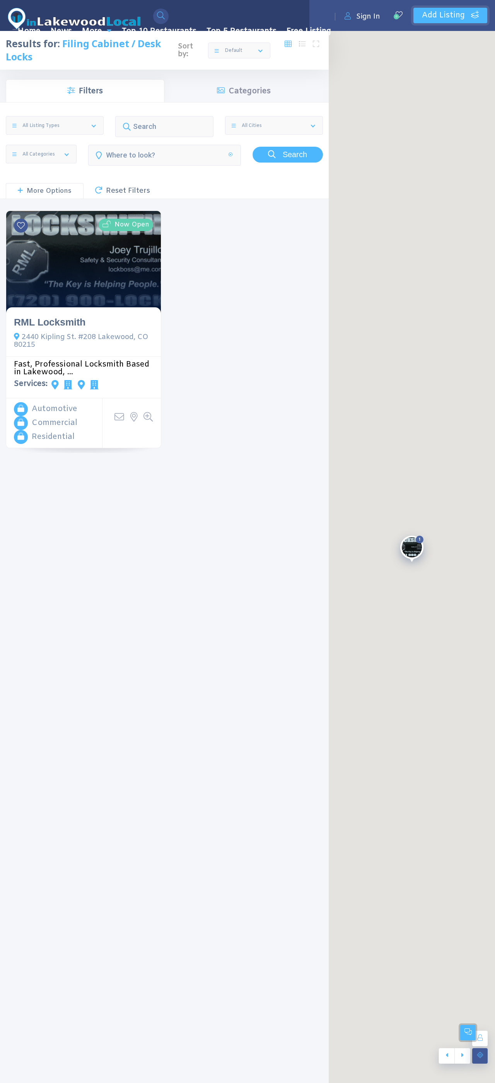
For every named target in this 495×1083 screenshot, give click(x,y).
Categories (250, 91)
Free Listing (309, 31)
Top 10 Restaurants (159, 31)
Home (29, 31)
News (61, 31)
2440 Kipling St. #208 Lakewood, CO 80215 (81, 341)
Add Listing (444, 15)
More (92, 31)
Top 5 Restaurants (242, 31)
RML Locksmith (49, 322)
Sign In (368, 16)
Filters (91, 91)
